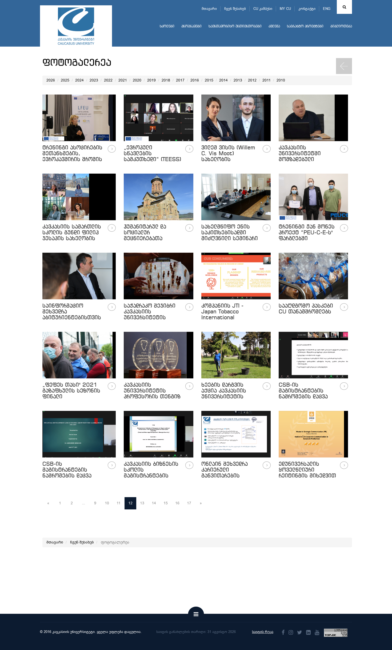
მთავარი (209, 8)
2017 (180, 80)
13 (142, 503)
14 (154, 503)
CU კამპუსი (262, 8)
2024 (79, 80)
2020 (137, 80)
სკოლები (167, 26)
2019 (151, 80)
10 (107, 503)
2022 (108, 80)
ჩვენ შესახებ (235, 8)
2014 (223, 80)
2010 (281, 80)
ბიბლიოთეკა (341, 26)
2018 (166, 80)
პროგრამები (191, 26)
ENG (326, 8)
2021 (122, 80)
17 (189, 503)
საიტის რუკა (262, 631)
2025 (65, 80)
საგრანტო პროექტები (305, 26)
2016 (194, 80)
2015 (209, 80)
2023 (94, 80)
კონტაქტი (306, 8)
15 (165, 503)
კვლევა (274, 26)
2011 (266, 80)
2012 (252, 80)
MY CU (285, 8)
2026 (50, 80)
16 (177, 503)
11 (119, 503)
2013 (238, 80)
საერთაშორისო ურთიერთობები (235, 26)
